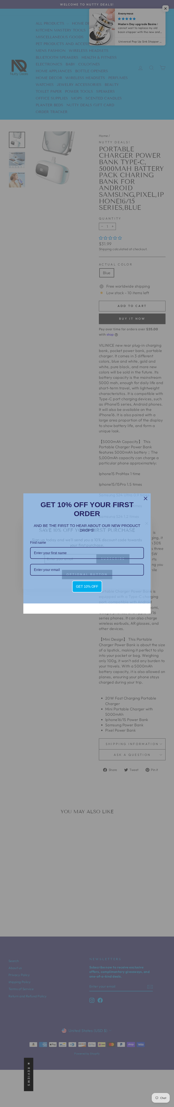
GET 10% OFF (87, 586)
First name (38, 542)
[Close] (145, 498)
